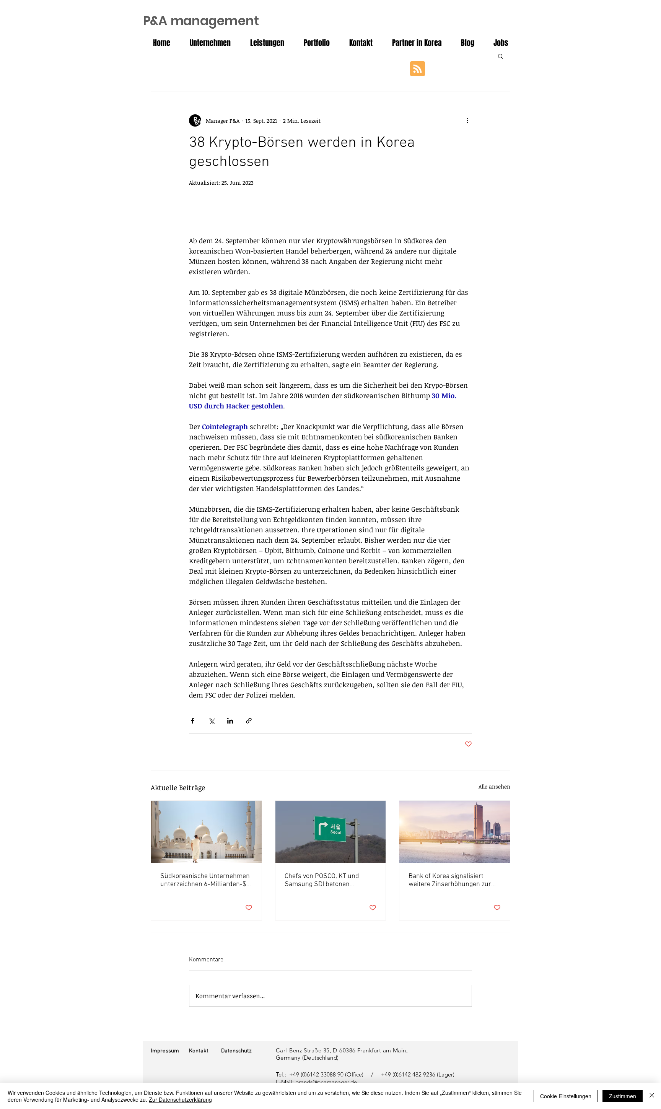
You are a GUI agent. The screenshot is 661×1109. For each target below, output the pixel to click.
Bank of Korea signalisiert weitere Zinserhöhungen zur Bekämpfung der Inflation (450, 880)
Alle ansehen (494, 786)
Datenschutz (236, 1050)
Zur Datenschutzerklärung (180, 1099)
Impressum (165, 1050)
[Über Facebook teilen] (192, 720)
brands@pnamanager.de (326, 1082)
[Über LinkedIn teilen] (230, 720)
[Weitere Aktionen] (467, 120)
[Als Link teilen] (248, 720)
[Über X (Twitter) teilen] (211, 720)
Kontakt (198, 1050)
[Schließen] (651, 1096)
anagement (201, 21)
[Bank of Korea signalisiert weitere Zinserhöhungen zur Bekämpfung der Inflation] (454, 832)
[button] (500, 56)
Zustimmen (622, 1096)
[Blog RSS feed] (417, 69)
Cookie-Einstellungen (565, 1096)
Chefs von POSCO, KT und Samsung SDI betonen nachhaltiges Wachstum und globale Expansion (326, 880)
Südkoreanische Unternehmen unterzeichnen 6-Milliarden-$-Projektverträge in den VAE (205, 880)
